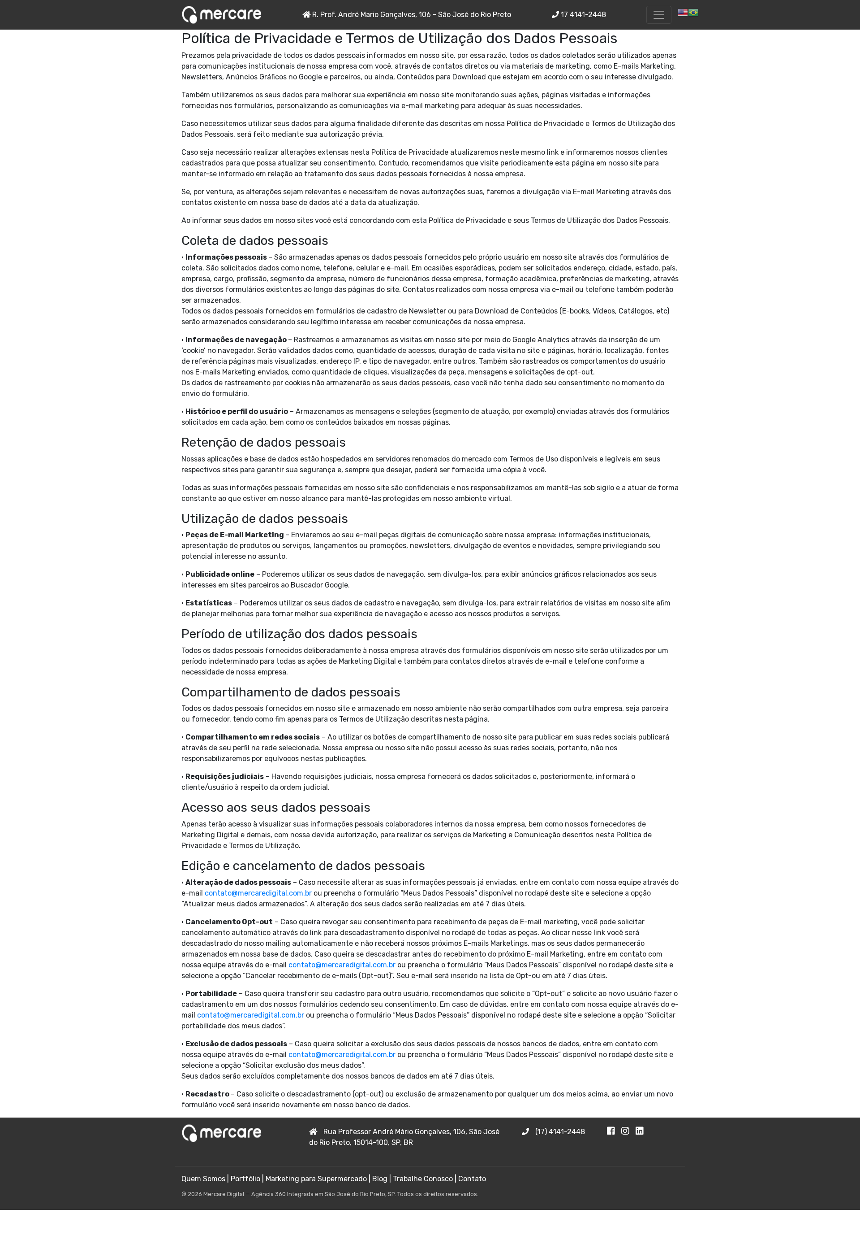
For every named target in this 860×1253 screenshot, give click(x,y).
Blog (379, 1179)
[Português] (693, 12)
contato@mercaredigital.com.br (258, 893)
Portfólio (245, 1179)
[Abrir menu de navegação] (658, 15)
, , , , (404, 1137)
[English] (682, 12)
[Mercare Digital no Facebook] (614, 1131)
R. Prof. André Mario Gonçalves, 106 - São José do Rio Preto (410, 14)
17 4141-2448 (582, 14)
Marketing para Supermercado (316, 1179)
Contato (472, 1179)
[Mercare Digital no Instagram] (628, 1131)
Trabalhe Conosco (423, 1179)
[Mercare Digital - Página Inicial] (221, 15)
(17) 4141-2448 (559, 1131)
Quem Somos (203, 1179)
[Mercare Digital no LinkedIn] (642, 1131)
